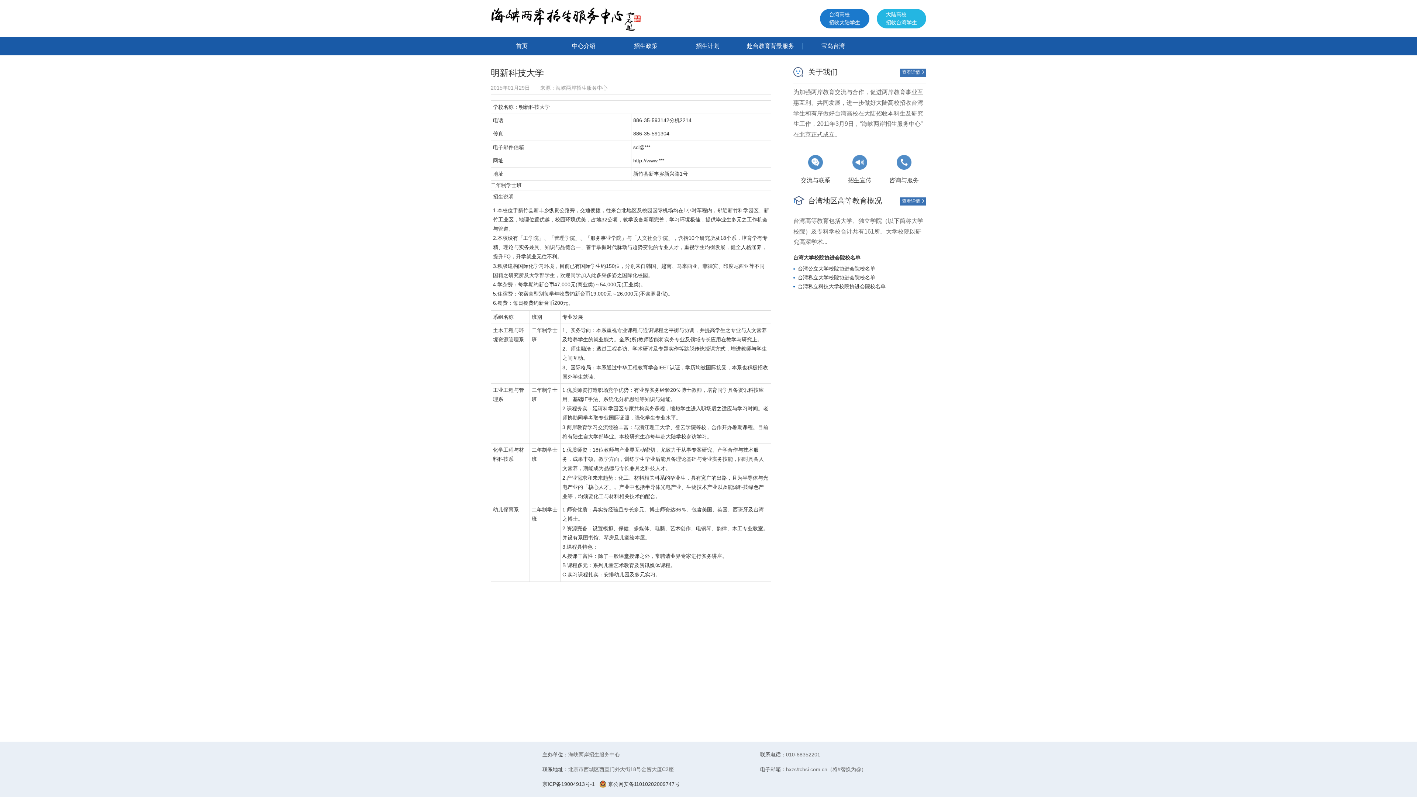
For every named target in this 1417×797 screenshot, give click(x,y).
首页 (522, 46)
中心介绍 (584, 46)
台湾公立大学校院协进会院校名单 (836, 269)
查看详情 (913, 72)
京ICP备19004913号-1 (568, 784)
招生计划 (708, 46)
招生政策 (646, 46)
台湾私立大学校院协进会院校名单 (836, 277)
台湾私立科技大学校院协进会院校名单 (842, 286)
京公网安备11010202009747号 (643, 784)
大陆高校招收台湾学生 (901, 18)
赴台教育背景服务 (770, 46)
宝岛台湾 (833, 46)
